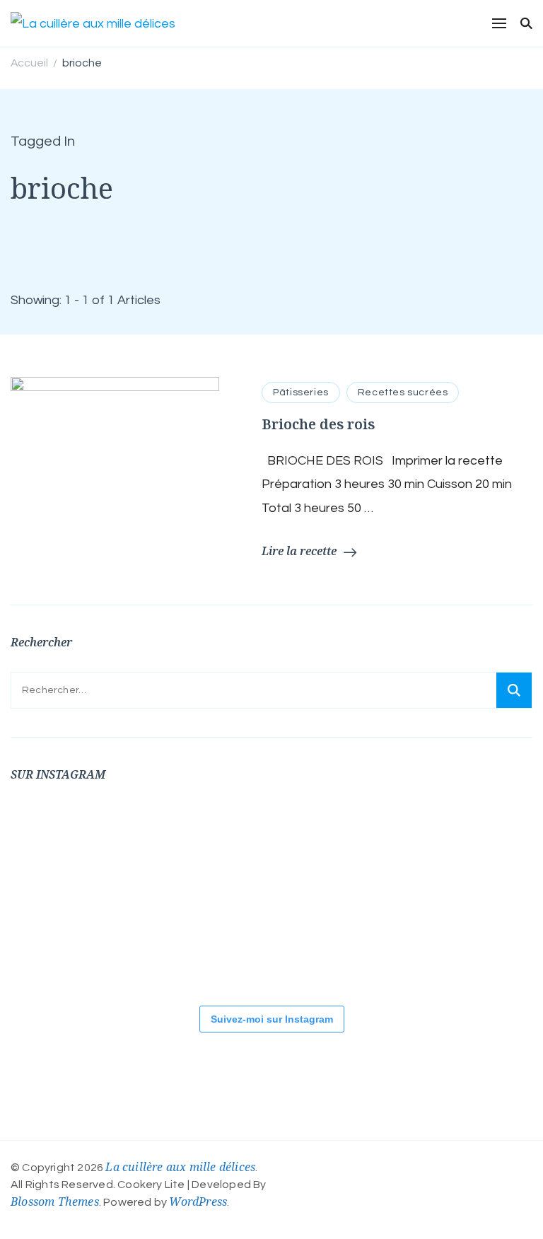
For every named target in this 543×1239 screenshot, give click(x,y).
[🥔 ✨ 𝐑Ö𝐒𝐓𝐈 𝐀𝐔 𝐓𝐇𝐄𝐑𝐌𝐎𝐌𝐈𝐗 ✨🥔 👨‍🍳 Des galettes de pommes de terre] (222, 942)
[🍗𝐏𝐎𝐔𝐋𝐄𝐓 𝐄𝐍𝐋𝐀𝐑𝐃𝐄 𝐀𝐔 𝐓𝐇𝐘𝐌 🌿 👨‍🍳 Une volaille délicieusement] (307, 846)
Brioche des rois (318, 424)
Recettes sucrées (403, 392)
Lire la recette (299, 551)
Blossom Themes (55, 1201)
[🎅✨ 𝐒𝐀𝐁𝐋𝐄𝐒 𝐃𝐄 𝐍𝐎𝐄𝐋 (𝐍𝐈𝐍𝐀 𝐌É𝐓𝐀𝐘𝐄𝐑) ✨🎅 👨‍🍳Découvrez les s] (53, 942)
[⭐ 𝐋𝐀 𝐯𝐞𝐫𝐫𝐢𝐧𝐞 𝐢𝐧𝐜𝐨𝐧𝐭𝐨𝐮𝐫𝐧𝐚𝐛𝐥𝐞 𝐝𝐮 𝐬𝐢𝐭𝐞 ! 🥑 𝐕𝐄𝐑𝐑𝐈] (392, 846)
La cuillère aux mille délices (180, 1167)
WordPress (198, 1201)
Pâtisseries (301, 392)
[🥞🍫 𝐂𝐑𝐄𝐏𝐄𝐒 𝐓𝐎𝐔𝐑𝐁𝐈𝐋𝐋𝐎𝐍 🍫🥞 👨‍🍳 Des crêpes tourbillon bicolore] (53, 846)
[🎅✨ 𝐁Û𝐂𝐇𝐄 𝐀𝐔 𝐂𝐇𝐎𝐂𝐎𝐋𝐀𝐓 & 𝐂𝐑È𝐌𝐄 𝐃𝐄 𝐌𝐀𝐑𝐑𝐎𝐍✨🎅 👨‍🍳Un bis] (477, 846)
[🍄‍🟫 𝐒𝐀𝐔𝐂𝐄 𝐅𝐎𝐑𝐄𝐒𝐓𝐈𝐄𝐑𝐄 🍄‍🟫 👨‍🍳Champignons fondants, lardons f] (222, 846)
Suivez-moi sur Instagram (272, 1019)
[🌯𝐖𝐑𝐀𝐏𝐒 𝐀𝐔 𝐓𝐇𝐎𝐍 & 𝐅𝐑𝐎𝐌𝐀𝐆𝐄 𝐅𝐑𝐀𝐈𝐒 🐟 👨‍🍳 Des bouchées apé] (137, 846)
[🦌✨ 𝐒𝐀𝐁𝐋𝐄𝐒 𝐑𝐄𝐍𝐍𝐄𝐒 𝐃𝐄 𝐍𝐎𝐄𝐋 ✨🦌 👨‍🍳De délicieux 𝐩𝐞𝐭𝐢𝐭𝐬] (137, 942)
